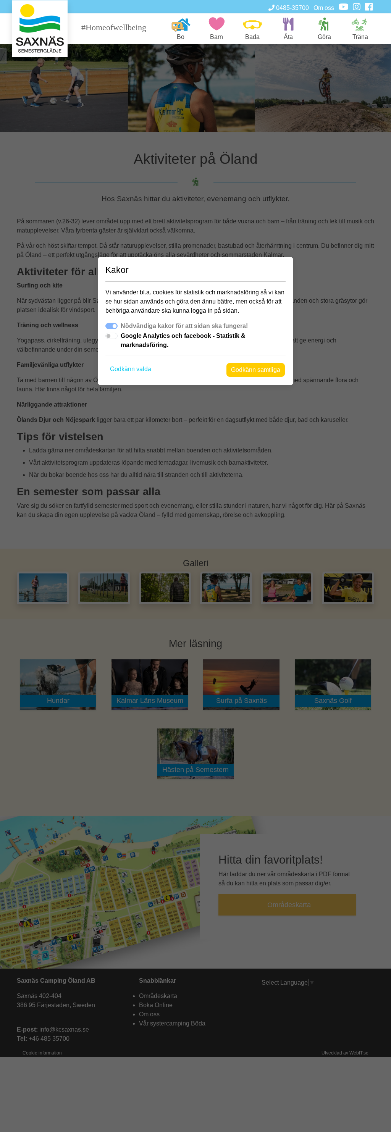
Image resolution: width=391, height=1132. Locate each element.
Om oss (323, 8)
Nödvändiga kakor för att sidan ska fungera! (184, 326)
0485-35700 (292, 8)
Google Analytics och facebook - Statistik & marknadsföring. (183, 340)
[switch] (111, 336)
